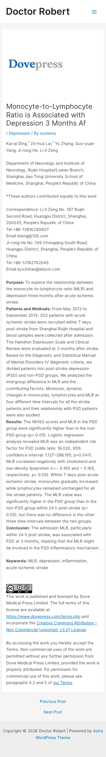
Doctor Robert (38, 11)
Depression (19, 133)
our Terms (62, 682)
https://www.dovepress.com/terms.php (43, 616)
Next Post (53, 712)
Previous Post (53, 702)
